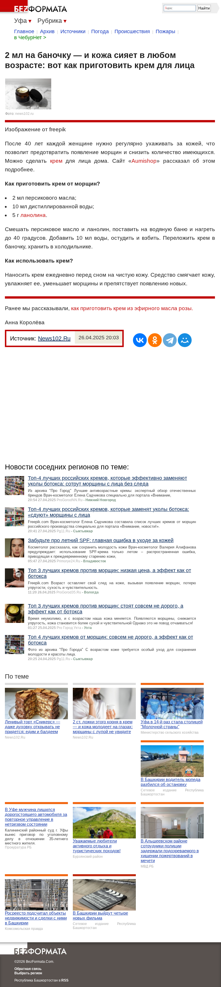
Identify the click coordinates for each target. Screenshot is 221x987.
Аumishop (144, 161)
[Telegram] (170, 340)
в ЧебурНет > (30, 37)
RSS (64, 980)
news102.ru (24, 114)
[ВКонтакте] (140, 340)
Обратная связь (27, 969)
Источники (72, 31)
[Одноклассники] (155, 340)
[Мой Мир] (185, 340)
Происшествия (132, 31)
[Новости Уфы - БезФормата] (34, 7)
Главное (24, 31)
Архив (47, 31)
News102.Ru (54, 338)
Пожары (165, 31)
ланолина (33, 215)
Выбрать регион (28, 973)
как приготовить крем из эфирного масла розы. (132, 308)
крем (56, 161)
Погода (100, 31)
